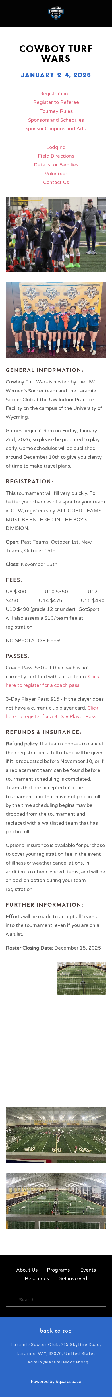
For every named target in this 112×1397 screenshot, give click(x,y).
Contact (52, 182)
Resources (37, 1279)
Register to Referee (56, 102)
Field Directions (56, 156)
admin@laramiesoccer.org (58, 1362)
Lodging (55, 147)
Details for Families (56, 165)
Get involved (72, 1279)
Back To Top (56, 1331)
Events (88, 1270)
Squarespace (68, 1381)
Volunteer (56, 174)
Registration (53, 94)
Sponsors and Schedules (56, 120)
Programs (58, 1270)
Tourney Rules (55, 111)
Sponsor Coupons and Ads (55, 129)
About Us (27, 1270)
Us (66, 182)
